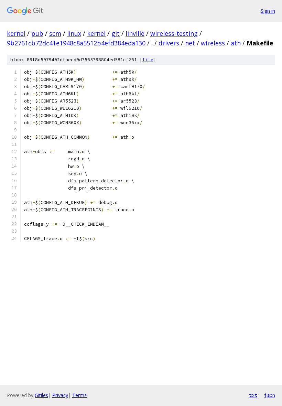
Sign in (268, 11)
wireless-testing (174, 33)
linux (74, 33)
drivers (169, 43)
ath (236, 43)
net (190, 43)
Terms (79, 395)
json (269, 395)
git (115, 33)
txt (253, 395)
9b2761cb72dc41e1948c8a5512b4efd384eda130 (76, 43)
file (147, 60)
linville (135, 33)
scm (55, 33)
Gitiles (41, 395)
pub (37, 33)
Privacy (60, 395)
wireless (213, 43)
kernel (16, 33)
